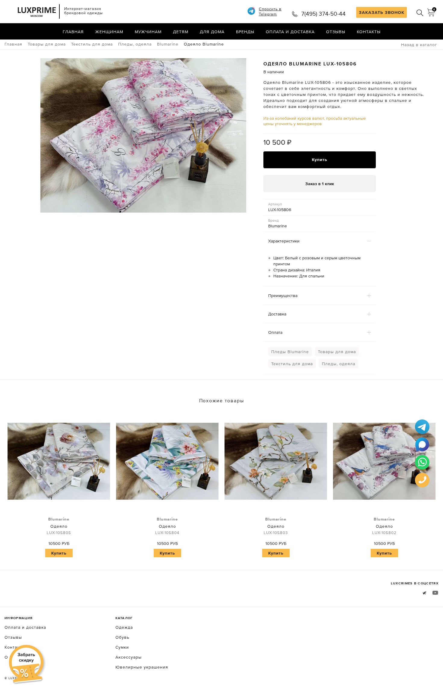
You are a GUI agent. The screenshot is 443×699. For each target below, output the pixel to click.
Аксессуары (128, 657)
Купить (319, 159)
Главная (73, 31)
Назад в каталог (419, 44)
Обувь (122, 637)
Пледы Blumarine (290, 351)
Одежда (124, 627)
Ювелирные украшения (141, 667)
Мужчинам (148, 31)
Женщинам (109, 31)
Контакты (369, 31)
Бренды (245, 31)
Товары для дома (337, 351)
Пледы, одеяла (338, 363)
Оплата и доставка (290, 31)
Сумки (122, 647)
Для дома (212, 31)
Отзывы (335, 31)
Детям (180, 31)
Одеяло (59, 526)
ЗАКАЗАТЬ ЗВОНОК (381, 12)
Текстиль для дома (292, 363)
